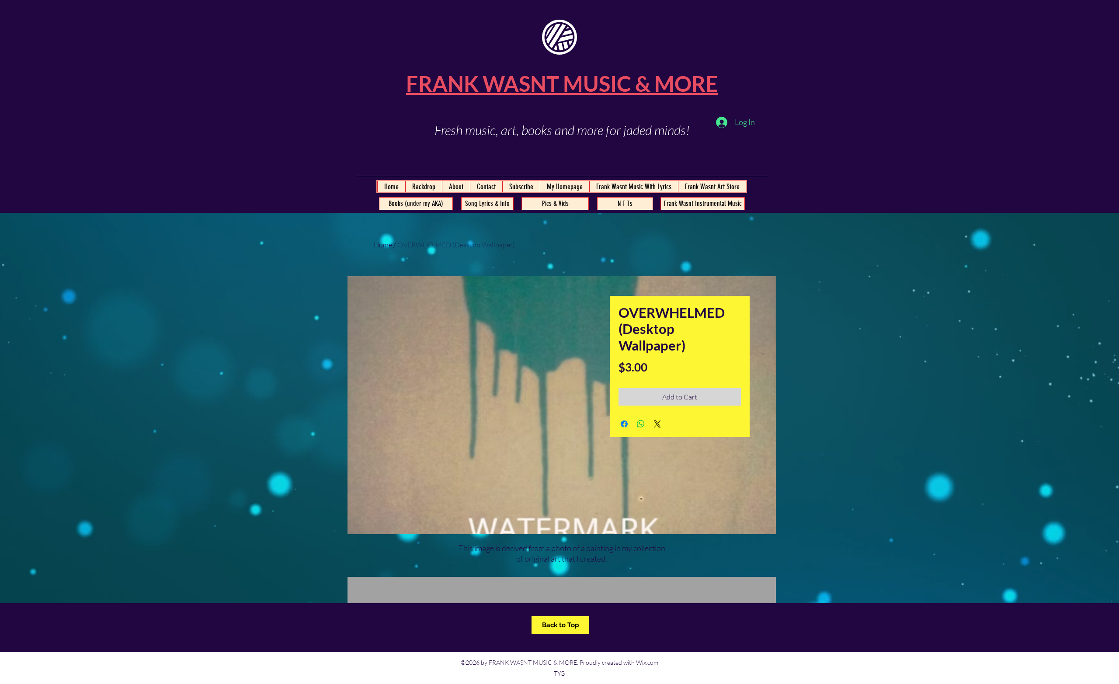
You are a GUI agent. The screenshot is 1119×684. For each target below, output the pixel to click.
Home (383, 244)
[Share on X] (657, 424)
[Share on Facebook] (624, 424)
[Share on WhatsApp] (641, 424)
